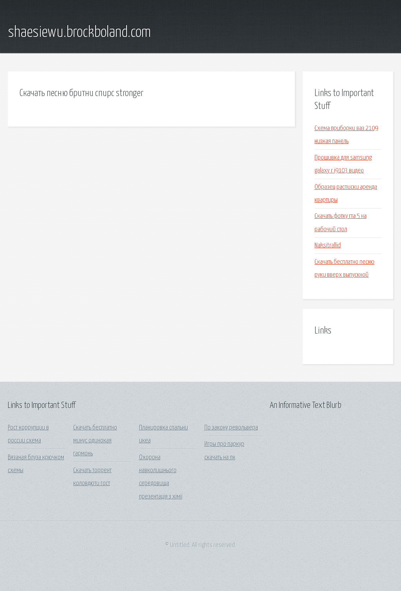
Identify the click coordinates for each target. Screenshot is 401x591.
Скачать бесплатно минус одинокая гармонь (95, 440)
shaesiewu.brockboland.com (79, 32)
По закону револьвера (231, 427)
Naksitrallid (327, 245)
